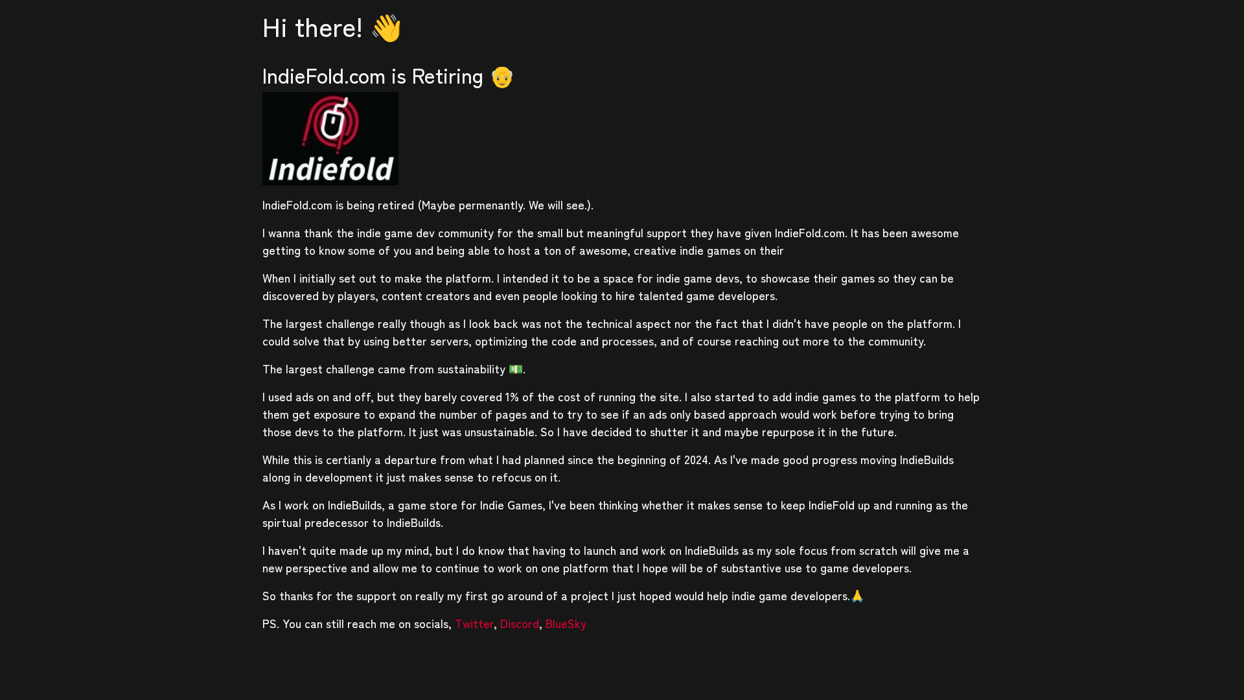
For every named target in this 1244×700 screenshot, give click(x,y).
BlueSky (566, 622)
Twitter (474, 622)
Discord (519, 622)
